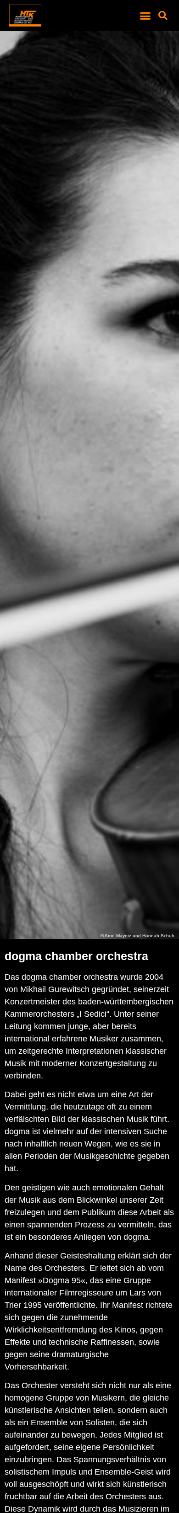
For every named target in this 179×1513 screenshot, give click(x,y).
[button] (145, 15)
